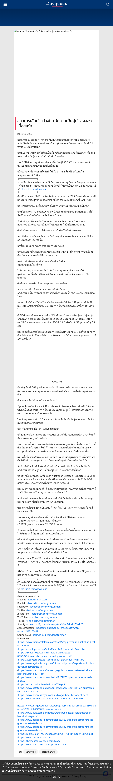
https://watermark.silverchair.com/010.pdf (41, 684)
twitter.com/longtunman (40, 610)
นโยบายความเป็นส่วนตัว (20, 767)
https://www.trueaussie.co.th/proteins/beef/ (43, 744)
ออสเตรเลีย (30, 751)
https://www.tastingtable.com (34, 737)
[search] (108, 4)
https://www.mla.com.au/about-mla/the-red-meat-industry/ (51, 698)
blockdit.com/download (34, 189)
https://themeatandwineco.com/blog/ (39, 741)
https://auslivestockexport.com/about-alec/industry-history (51, 659)
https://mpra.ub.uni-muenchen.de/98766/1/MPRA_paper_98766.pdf (55, 733)
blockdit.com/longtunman (42, 603)
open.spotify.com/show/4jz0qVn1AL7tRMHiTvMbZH (55, 624)
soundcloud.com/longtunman (49, 635)
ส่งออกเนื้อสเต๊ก (48, 751)
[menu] (5, 4)
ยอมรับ (56, 776)
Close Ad (57, 381)
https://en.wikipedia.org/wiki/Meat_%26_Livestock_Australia (51, 649)
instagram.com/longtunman (47, 613)
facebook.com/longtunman (45, 606)
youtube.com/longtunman (43, 617)
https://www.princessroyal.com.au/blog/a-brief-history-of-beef (53, 695)
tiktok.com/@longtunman (40, 620)
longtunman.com (38, 599)
